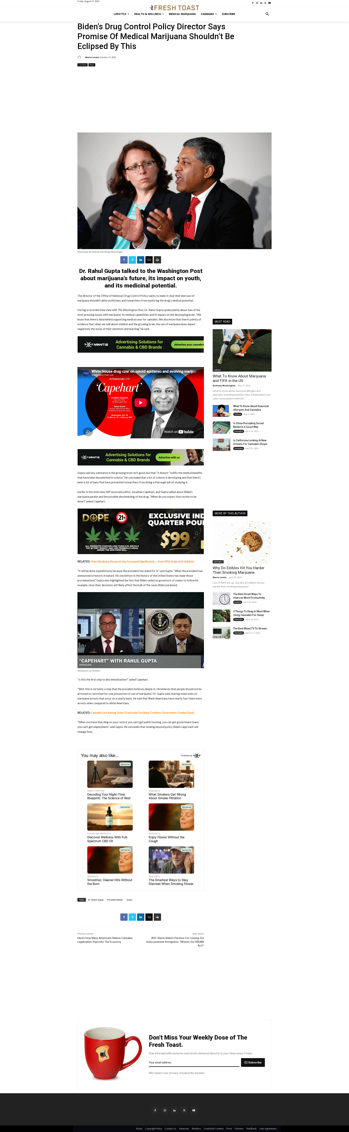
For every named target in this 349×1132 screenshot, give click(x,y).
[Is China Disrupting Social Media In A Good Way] (221, 427)
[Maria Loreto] (79, 57)
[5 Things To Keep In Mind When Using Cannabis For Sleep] (221, 616)
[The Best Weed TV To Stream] (221, 633)
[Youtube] (193, 1110)
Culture (217, 370)
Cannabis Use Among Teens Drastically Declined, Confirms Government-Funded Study (142, 712)
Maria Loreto (92, 57)
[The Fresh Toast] (174, 7)
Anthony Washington (224, 385)
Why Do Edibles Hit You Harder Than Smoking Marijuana (238, 570)
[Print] (157, 259)
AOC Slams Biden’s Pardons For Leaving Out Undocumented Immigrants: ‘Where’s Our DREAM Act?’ (175, 941)
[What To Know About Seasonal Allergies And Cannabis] (221, 410)
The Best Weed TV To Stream (250, 628)
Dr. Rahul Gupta (96, 899)
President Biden (115, 899)
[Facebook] (124, 259)
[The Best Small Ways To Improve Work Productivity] (221, 598)
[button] (267, 14)
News (92, 65)
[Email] (149, 259)
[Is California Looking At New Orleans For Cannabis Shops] (221, 445)
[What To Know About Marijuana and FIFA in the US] (242, 350)
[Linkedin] (140, 259)
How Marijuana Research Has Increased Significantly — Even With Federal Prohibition (142, 561)
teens (129, 899)
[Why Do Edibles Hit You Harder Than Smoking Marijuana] (242, 542)
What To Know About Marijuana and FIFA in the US (239, 378)
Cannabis (83, 65)
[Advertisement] (174, 99)
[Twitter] (132, 259)
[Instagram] (164, 1110)
